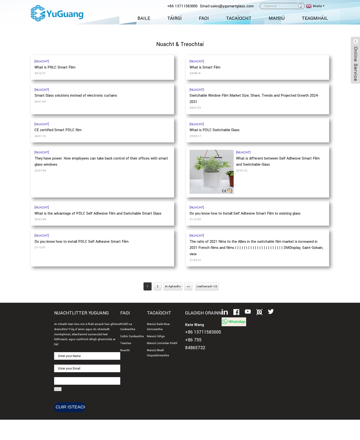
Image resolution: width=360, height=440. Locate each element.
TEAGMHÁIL (315, 18)
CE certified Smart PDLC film (58, 130)
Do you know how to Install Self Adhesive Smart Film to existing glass (245, 213)
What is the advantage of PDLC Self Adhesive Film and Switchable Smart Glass (98, 213)
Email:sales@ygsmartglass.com (227, 6)
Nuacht (125, 350)
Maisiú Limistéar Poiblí (162, 343)
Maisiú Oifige (156, 336)
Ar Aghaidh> (173, 286)
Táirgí (174, 18)
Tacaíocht (239, 18)
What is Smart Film (205, 67)
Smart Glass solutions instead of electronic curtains (76, 95)
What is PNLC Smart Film (55, 67)
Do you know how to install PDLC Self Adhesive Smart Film (82, 241)
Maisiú (277, 18)
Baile (143, 18)
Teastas (125, 343)
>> (188, 286)
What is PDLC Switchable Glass (215, 130)
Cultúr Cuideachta (132, 336)
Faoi (204, 18)
